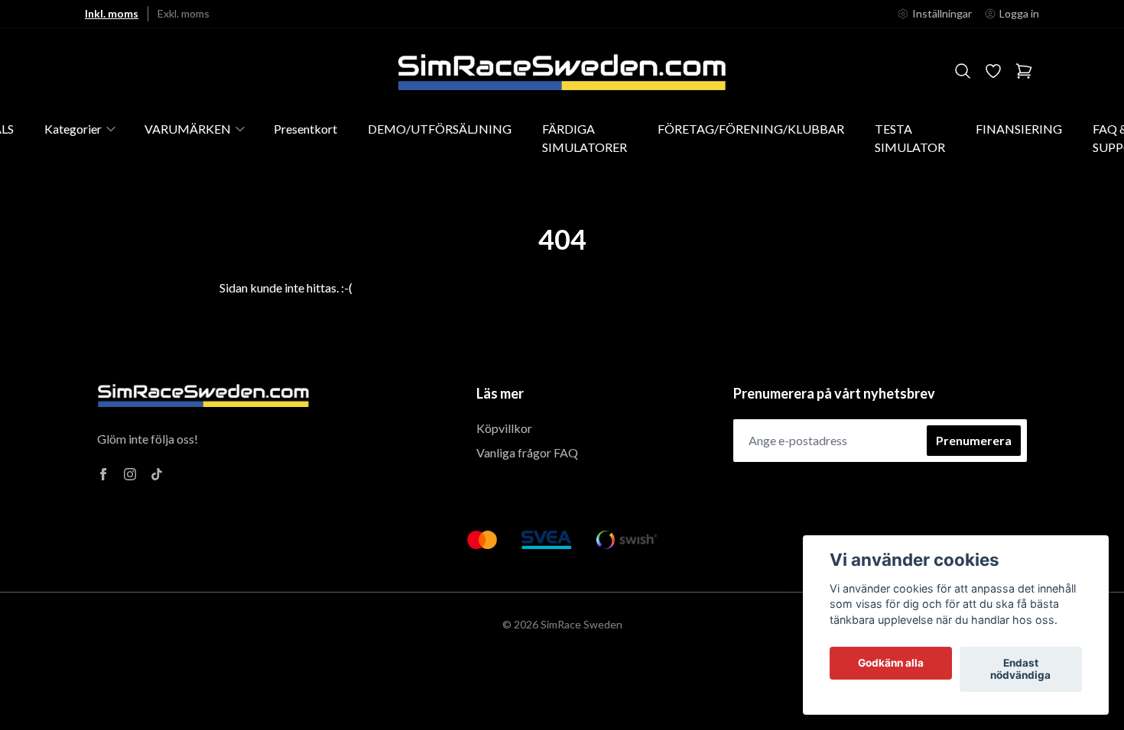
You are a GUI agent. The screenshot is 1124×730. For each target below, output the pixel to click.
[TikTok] (157, 474)
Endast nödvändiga (1020, 669)
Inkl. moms (111, 13)
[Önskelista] (993, 71)
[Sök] (962, 71)
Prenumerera (974, 440)
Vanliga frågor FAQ (527, 452)
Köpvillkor (504, 428)
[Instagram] (130, 474)
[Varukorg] (1024, 71)
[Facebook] (103, 474)
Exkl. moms (184, 13)
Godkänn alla (891, 663)
